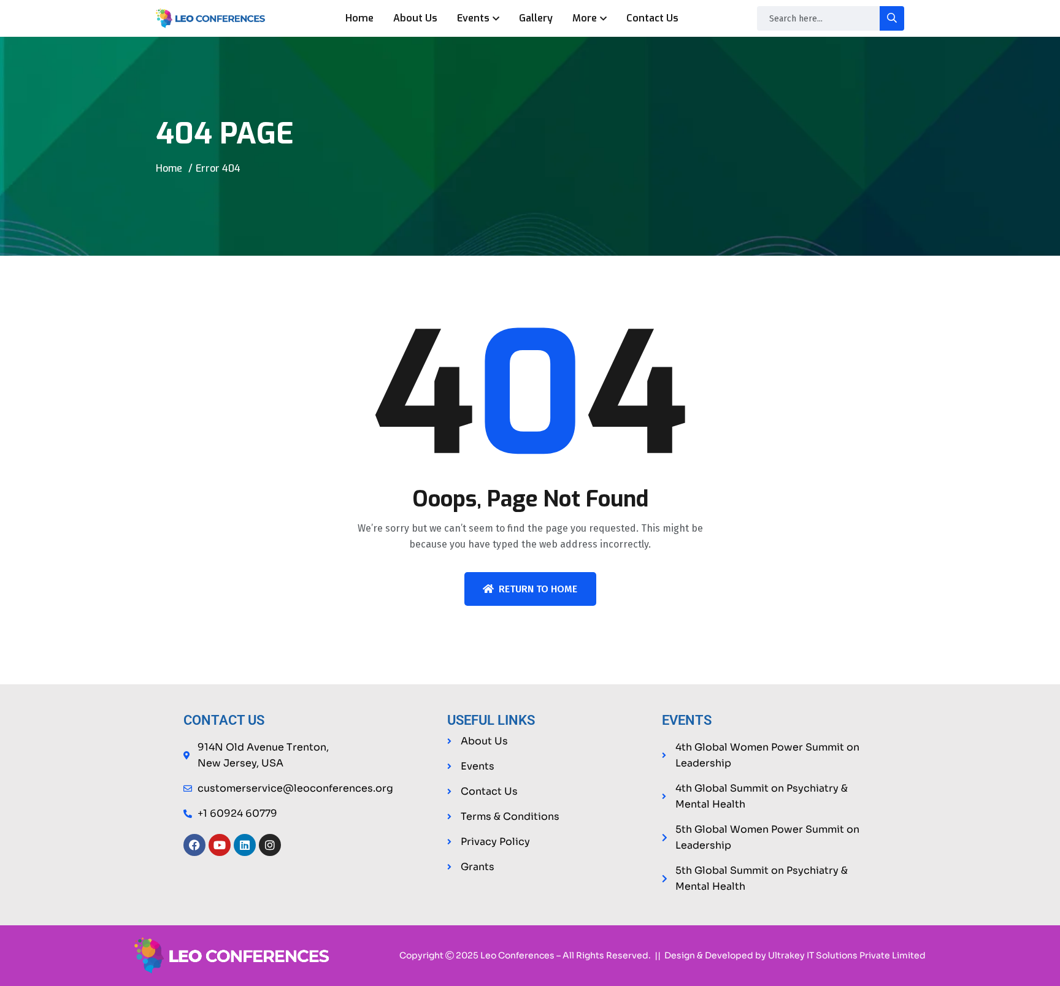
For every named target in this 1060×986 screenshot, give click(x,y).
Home (359, 18)
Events (473, 18)
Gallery (536, 18)
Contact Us (652, 18)
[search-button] (892, 18)
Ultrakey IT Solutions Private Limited (847, 955)
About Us (415, 18)
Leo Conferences (517, 955)
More (584, 18)
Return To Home (538, 589)
